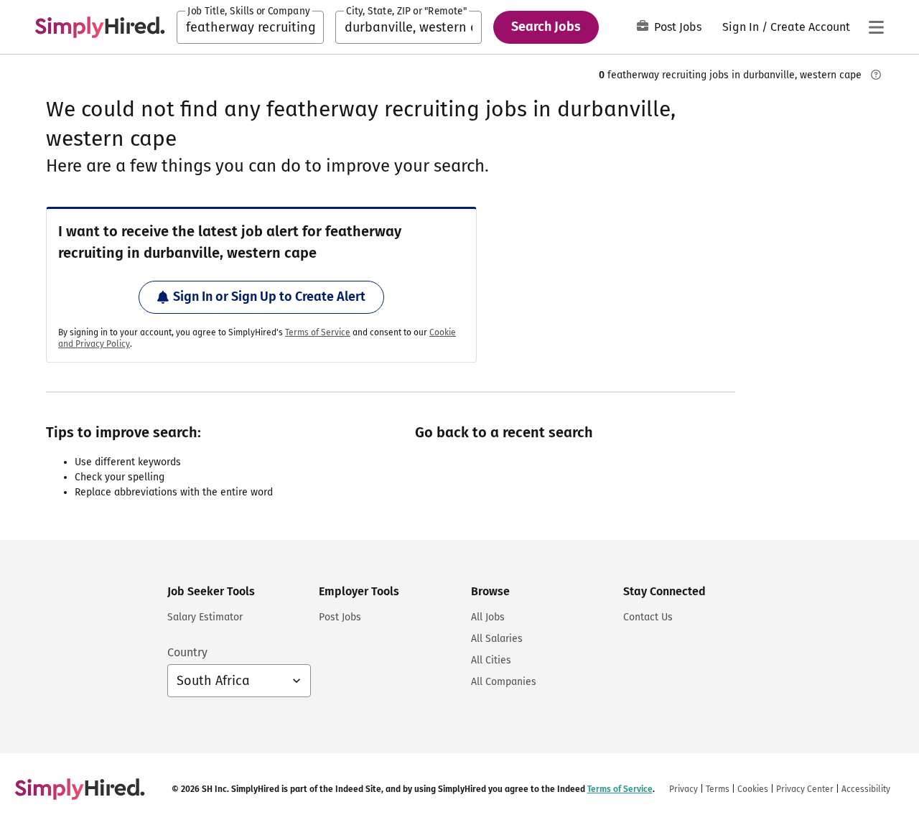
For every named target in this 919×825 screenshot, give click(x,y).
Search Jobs (546, 26)
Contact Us (648, 617)
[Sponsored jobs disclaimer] (876, 74)
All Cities (491, 660)
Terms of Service (317, 332)
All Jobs (488, 617)
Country (187, 652)
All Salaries (497, 639)
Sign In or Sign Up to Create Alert (269, 296)
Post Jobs (677, 27)
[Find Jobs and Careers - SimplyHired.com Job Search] (99, 27)
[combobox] (250, 27)
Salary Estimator (205, 617)
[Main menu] (876, 27)
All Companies (503, 682)
